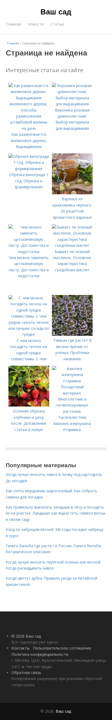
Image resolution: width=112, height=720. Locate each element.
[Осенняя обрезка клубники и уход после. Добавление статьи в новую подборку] (28, 405)
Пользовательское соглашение (62, 648)
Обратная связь (26, 672)
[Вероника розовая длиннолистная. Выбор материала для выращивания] (72, 103)
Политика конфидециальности (39, 654)
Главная (13, 24)
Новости (36, 24)
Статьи (57, 24)
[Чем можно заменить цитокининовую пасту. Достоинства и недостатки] (28, 251)
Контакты (20, 648)
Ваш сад (56, 11)
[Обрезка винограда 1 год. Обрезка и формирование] (28, 168)
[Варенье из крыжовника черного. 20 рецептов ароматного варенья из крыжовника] (72, 192)
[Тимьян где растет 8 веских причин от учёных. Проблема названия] (72, 334)
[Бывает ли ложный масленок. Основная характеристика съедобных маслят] (72, 245)
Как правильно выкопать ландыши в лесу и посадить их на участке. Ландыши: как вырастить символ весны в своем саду (55, 513)
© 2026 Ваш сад (26, 636)
